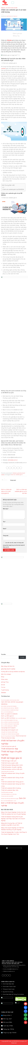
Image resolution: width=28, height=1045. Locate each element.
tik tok (3, 684)
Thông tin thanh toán (8, 989)
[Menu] (26, 2)
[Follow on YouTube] (10, 975)
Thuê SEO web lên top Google (7, 792)
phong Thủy (5, 682)
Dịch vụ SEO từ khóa (8, 718)
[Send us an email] (7, 975)
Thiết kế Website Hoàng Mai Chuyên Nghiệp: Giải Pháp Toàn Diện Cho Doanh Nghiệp (13, 818)
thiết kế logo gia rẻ (11, 758)
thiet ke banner (21, 736)
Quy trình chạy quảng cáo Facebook (8, 736)
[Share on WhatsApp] (7, 468)
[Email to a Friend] (15, 468)
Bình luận (6, 508)
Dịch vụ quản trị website (9, 714)
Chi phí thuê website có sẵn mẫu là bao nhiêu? (10, 700)
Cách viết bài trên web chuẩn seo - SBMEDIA (9, 708)
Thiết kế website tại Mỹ (8, 838)
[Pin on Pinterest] (18, 468)
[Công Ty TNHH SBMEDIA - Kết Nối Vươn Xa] (5, 2)
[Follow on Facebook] (3, 975)
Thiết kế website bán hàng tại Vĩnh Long (13, 785)
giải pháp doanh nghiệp (11, 7)
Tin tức (3, 687)
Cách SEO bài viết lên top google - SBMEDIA (12, 703)
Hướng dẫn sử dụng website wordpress (13, 671)
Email (4, 528)
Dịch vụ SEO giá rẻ (7, 716)
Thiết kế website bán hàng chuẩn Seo (12, 778)
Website (3, 7)
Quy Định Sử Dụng (8, 991)
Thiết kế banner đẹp (9, 749)
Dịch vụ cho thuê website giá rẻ (7, 711)
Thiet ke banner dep (8, 738)
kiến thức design (6, 674)
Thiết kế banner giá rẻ (8, 746)
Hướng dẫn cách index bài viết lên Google (9, 732)
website (3, 68)
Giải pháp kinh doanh (8, 728)
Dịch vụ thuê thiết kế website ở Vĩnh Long (9, 720)
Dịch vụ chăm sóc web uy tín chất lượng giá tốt (6, 491)
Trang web (5, 535)
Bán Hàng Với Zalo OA (7, 666)
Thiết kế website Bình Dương (11, 788)
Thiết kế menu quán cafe (9, 763)
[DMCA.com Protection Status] (20, 998)
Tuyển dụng (5, 690)
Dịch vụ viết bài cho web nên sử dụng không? (10, 722)
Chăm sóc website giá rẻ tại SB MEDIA (13, 189)
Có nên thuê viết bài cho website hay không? (10, 710)
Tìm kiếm (3, 654)
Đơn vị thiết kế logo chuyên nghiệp (12, 804)
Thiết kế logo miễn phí (8, 761)
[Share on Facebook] (10, 468)
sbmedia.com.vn (13, 460)
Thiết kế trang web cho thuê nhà (7, 771)
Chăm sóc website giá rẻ (16, 474)
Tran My (15, 16)
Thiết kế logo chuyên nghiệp (11, 753)
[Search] (12, 2)
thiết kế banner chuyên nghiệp (12, 742)
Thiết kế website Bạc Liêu (9, 790)
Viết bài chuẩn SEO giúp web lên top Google (9, 798)
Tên (4, 521)
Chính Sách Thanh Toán (9, 986)
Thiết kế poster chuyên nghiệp (11, 767)
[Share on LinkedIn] (20, 468)
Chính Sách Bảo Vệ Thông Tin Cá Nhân (13, 994)
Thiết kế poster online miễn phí (11, 769)
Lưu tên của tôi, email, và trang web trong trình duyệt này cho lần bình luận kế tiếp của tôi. (14, 545)
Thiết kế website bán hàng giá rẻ (12, 781)
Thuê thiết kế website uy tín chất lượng (8, 794)
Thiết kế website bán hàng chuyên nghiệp (13, 774)
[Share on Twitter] (12, 468)
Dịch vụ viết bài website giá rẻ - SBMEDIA (9, 725)
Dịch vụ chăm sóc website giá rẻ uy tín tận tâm (21, 491)
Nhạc (2, 677)
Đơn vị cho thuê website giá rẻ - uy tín (8, 800)
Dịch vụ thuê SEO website (21, 718)
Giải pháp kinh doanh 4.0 (9, 730)
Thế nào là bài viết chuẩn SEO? (7, 796)
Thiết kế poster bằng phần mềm (12, 765)
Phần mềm (4, 679)
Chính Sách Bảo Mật (8, 984)
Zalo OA (22, 798)
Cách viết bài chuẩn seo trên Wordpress (8, 706)
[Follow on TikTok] (5, 975)
